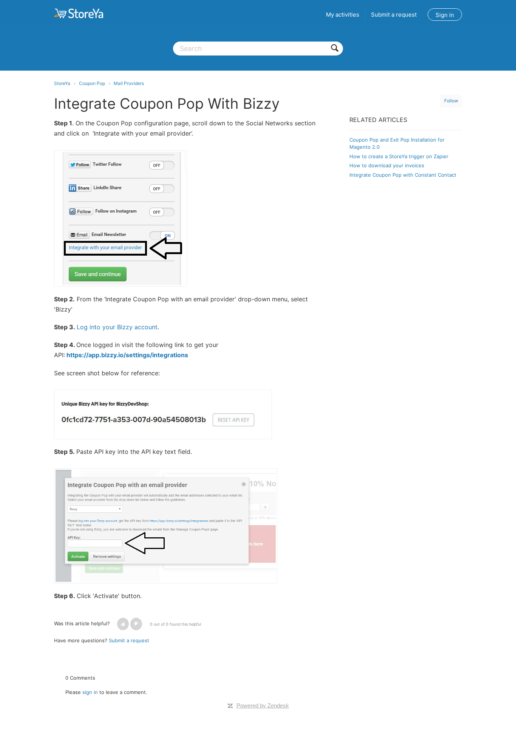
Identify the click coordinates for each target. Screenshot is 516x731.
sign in (90, 692)
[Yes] (123, 624)
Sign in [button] (445, 15)
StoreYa (62, 83)
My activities (342, 14)
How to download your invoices (386, 165)
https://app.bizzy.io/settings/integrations (127, 355)
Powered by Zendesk (262, 705)
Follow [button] (451, 100)
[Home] (78, 13)
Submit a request (394, 14)
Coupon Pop (92, 83)
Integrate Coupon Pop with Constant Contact (402, 175)
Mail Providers (129, 83)
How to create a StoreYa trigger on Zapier (398, 156)
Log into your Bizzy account (117, 327)
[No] (136, 624)
